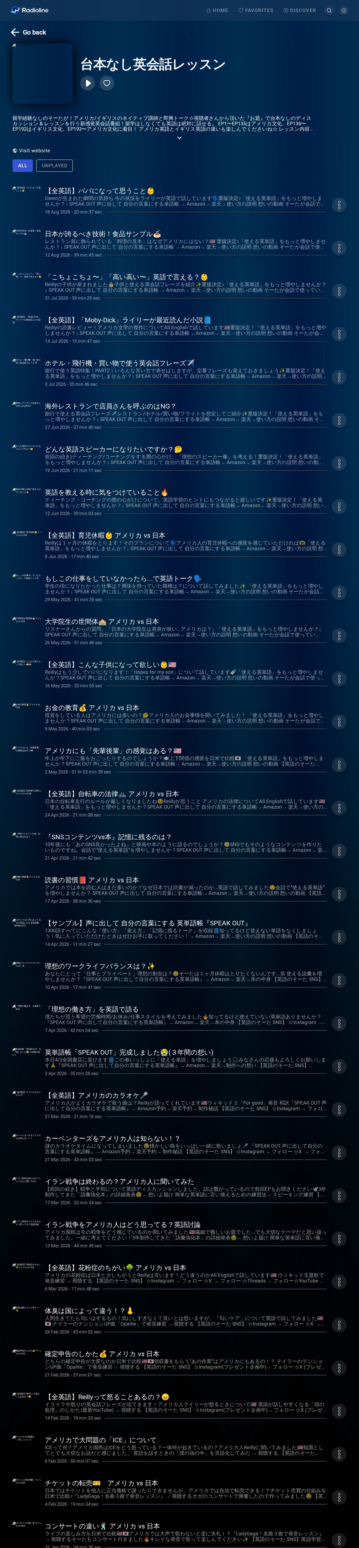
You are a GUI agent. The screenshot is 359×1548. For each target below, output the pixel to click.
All (22, 166)
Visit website (34, 151)
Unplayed (54, 166)
